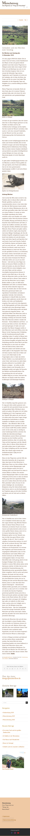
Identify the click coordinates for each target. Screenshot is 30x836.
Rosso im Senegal (8, 743)
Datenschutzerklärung (8, 820)
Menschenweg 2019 (9, 716)
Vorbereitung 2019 (8, 712)
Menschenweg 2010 (9, 720)
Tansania (6, 658)
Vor (25, 20)
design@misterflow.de (8, 657)
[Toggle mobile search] (24, 7)
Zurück (21, 20)
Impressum (6, 816)
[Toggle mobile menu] (27, 7)
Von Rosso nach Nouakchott (11, 739)
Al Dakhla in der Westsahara (11, 736)
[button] (3, 693)
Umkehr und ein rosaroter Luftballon (13, 747)
